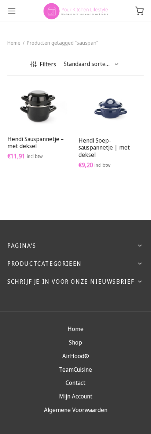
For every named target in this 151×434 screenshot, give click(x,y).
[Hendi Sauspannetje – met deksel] (40, 106)
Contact (75, 383)
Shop (75, 342)
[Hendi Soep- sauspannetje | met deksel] (111, 107)
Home (14, 42)
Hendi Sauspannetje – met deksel (35, 142)
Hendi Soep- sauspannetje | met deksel (104, 147)
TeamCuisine (75, 369)
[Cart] (139, 11)
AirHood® (75, 356)
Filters (48, 64)
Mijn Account (75, 396)
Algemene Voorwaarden (75, 410)
